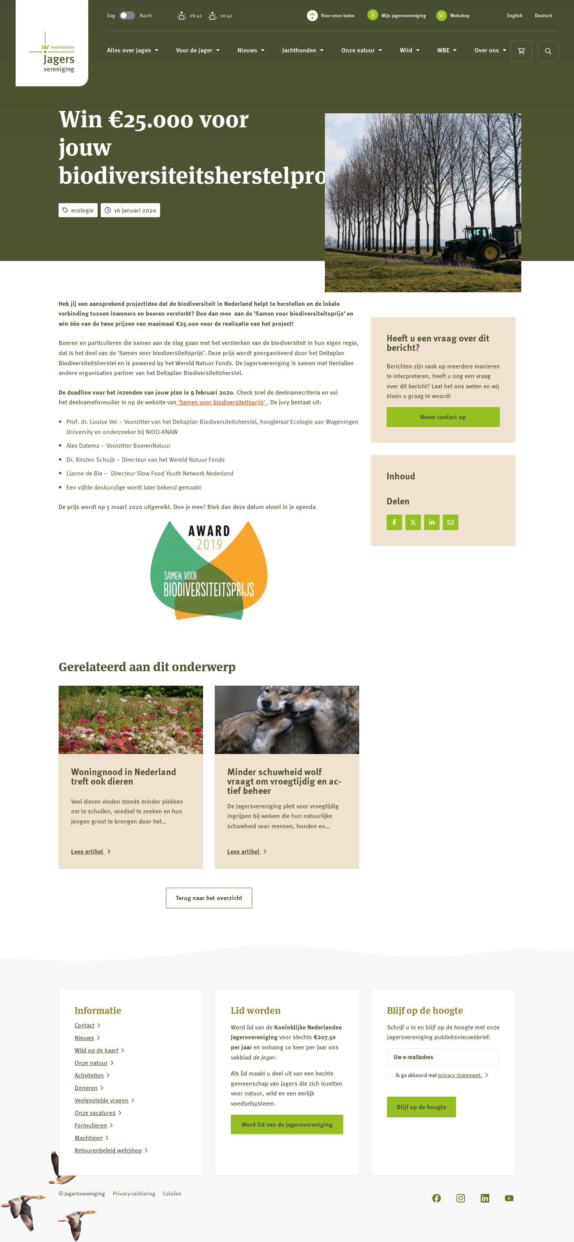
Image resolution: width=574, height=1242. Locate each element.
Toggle (127, 15)
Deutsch (543, 15)
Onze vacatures (95, 1113)
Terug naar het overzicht (209, 897)
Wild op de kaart (96, 1050)
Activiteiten (89, 1075)
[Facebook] (436, 1198)
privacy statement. (460, 1075)
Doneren (86, 1088)
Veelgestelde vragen (101, 1100)
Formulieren (91, 1125)
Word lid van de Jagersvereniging (287, 1124)
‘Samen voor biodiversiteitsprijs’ (221, 401)
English (514, 15)
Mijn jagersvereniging (403, 15)
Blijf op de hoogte (421, 1106)
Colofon (172, 1193)
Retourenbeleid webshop (108, 1150)
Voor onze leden (338, 15)
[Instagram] (461, 1198)
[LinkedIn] (485, 1198)
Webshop (460, 15)
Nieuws (84, 1038)
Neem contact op (443, 416)
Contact (84, 1025)
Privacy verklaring (134, 1193)
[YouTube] (509, 1198)
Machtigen (89, 1138)
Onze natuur (91, 1063)
